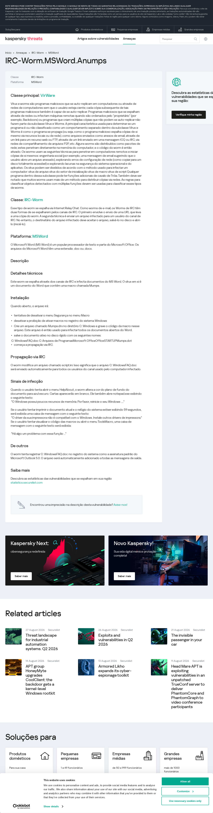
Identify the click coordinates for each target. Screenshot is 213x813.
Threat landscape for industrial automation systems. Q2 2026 (42, 642)
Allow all (185, 781)
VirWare (47, 95)
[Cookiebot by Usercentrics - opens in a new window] (21, 806)
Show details (51, 806)
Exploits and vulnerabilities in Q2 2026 (115, 640)
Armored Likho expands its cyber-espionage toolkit (114, 671)
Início (8, 52)
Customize (183, 791)
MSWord (53, 52)
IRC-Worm (38, 52)
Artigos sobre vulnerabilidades (98, 38)
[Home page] (25, 39)
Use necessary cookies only (185, 801)
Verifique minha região (189, 114)
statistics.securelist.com (27, 482)
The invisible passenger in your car (186, 640)
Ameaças (129, 38)
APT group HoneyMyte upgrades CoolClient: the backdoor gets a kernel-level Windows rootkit (40, 680)
